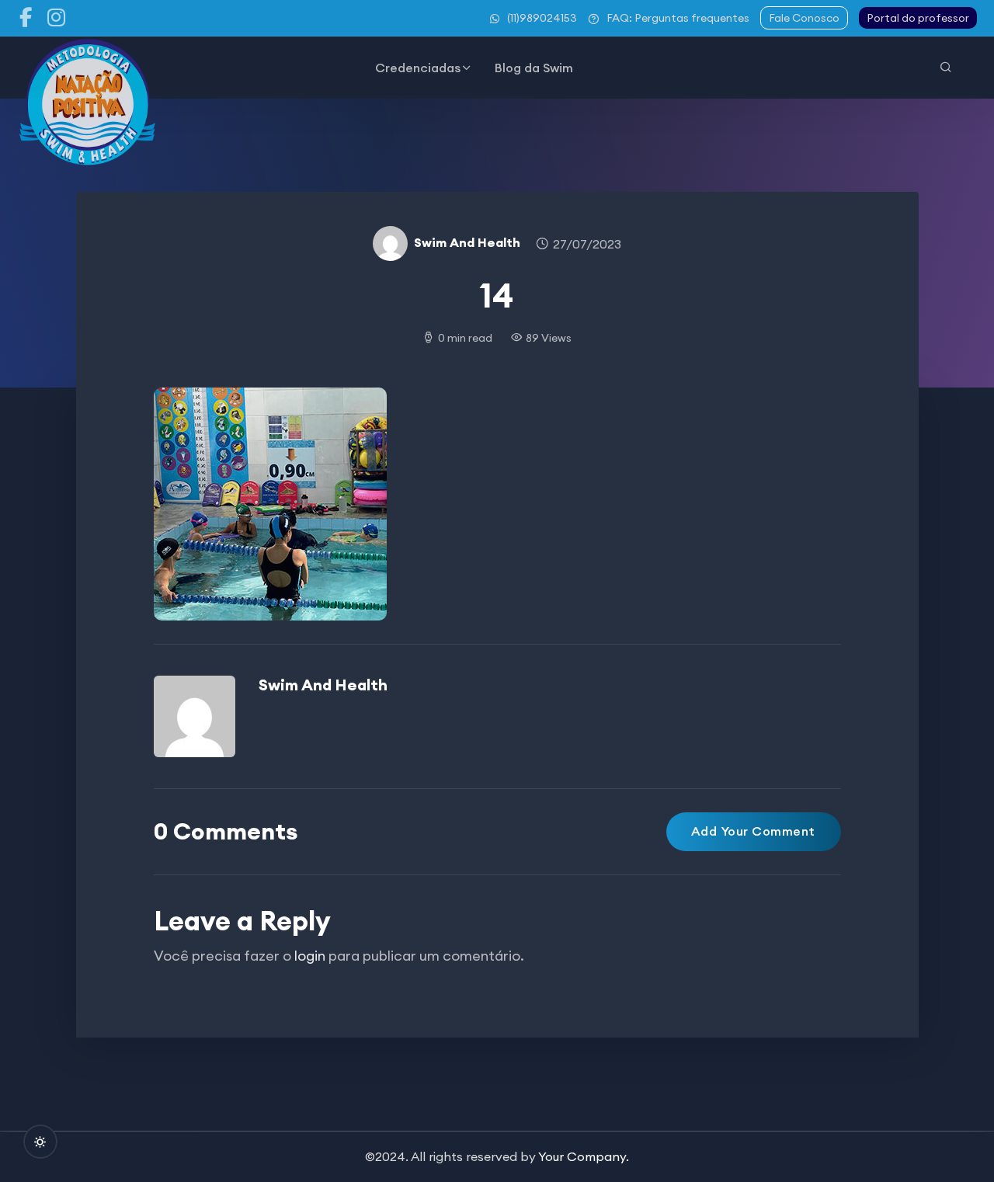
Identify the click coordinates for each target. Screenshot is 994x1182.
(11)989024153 (542, 18)
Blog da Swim (534, 67)
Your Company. (583, 1156)
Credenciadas (418, 67)
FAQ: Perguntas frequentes (677, 18)
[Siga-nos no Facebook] (25, 17)
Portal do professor (918, 18)
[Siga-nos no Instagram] (56, 17)
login (309, 956)
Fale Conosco (804, 18)
